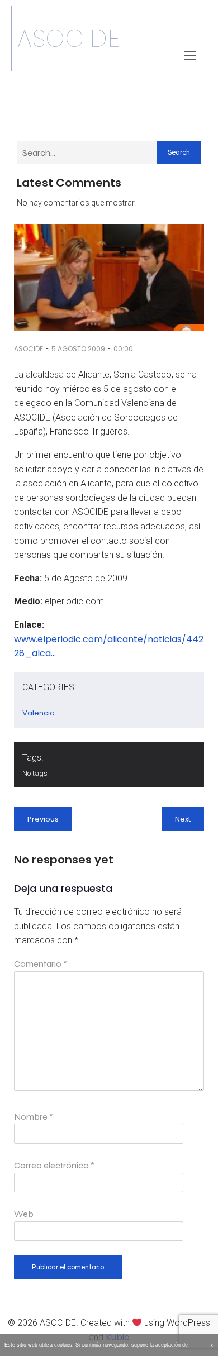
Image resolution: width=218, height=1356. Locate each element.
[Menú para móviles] (190, 55)
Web (24, 1214)
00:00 (123, 349)
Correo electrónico (54, 1165)
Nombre (33, 1116)
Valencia (38, 713)
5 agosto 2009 (78, 349)
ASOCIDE (28, 349)
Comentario (40, 963)
